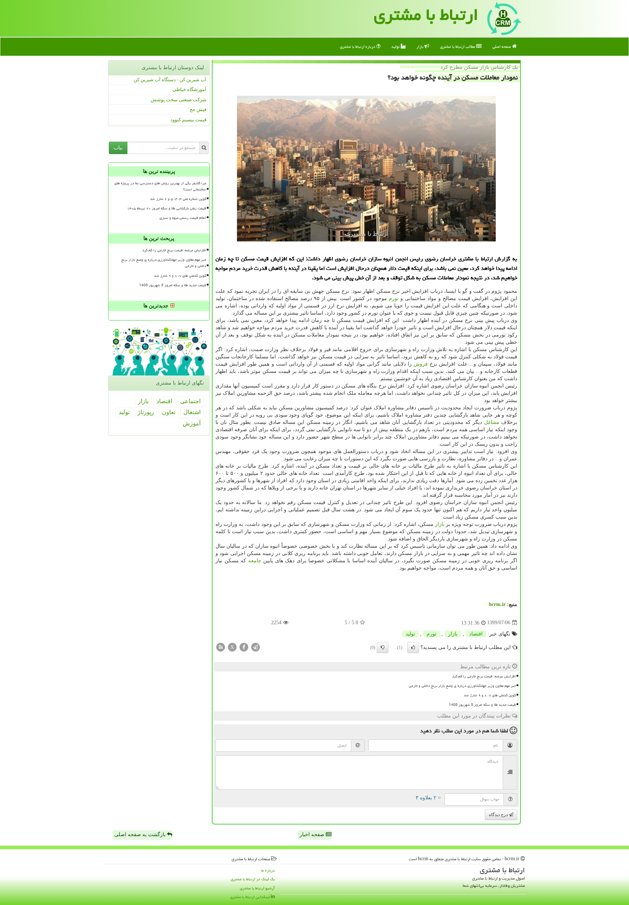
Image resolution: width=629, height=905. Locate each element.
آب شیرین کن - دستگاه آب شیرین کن (170, 79)
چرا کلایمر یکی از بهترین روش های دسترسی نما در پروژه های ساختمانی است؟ (160, 186)
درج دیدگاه (499, 814)
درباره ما (268, 870)
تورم (394, 298)
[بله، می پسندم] (413, 647)
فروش (421, 364)
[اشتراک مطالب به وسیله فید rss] (220, 646)
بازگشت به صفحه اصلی (140, 834)
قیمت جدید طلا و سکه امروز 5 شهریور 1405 (482, 704)
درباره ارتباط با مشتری (358, 46)
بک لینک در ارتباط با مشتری (253, 879)
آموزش (192, 423)
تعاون (168, 412)
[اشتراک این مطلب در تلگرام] (255, 646)
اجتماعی (190, 401)
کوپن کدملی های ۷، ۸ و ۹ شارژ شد (490, 695)
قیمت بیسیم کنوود (188, 119)
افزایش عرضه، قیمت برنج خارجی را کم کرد (484, 676)
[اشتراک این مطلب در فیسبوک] (244, 646)
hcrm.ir (497, 604)
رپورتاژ (146, 412)
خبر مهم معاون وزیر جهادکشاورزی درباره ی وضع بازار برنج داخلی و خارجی (462, 685)
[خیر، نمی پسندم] (382, 647)
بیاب (118, 147)
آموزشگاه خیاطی (189, 89)
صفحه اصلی (502, 46)
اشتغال (192, 412)
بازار (420, 46)
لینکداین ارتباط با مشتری (250, 897)
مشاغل (491, 422)
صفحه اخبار (313, 834)
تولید (396, 46)
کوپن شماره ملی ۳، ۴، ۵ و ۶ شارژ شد (178, 198)
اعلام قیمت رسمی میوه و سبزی (182, 217)
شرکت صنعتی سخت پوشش (178, 99)
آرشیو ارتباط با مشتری (257, 888)
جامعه (254, 560)
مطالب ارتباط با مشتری (458, 46)
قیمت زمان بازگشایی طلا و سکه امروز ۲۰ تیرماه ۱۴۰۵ (166, 208)
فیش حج (198, 109)
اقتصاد (476, 634)
